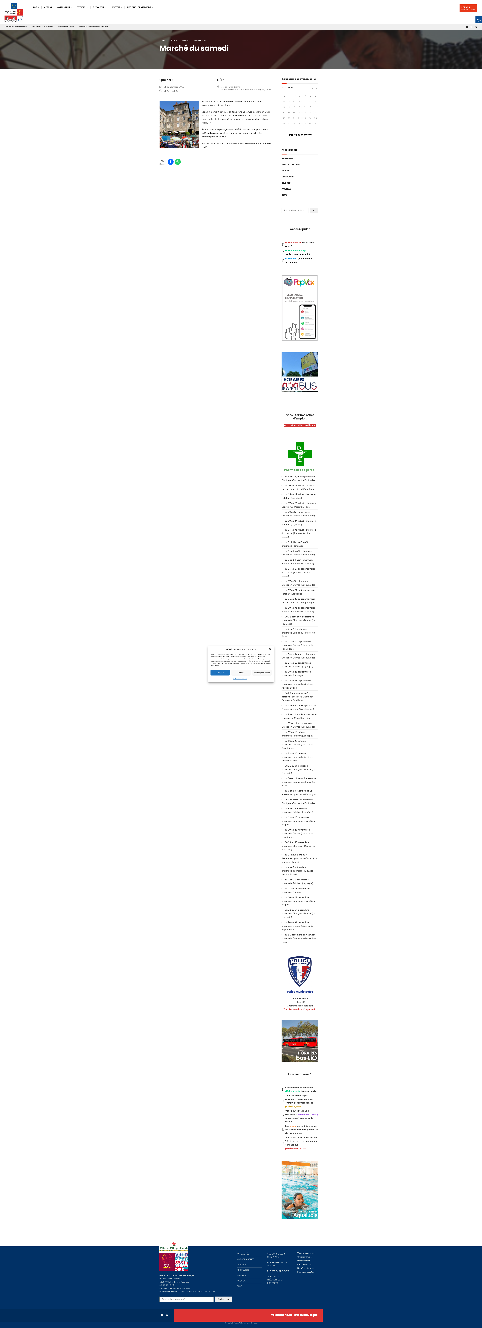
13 (289, 112)
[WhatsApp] (178, 162)
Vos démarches (291, 164)
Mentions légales (305, 1272)
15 (299, 112)
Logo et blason (304, 1264)
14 (294, 112)
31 (310, 123)
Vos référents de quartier (42, 27)
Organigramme (304, 1257)
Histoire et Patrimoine (139, 7)
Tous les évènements (300, 134)
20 (289, 118)
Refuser (241, 672)
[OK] (314, 210)
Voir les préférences (262, 672)
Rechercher (223, 1299)
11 (315, 107)
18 (315, 112)
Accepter (220, 672)
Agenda (48, 7)
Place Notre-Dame (230, 86)
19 (284, 118)
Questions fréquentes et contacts (93, 27)
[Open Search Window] (476, 27)
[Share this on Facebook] (171, 162)
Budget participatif (66, 27)
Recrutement (303, 1260)
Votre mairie (63, 7)
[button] (478, 19)
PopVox (468, 8)
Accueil (162, 41)
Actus (36, 7)
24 (310, 118)
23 (304, 118)
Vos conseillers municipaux (16, 27)
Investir (116, 7)
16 (304, 112)
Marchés (185, 41)
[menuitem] (64, 7)
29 (289, 101)
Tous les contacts (306, 1253)
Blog (285, 194)
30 (294, 101)
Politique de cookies (240, 679)
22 (299, 118)
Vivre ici (81, 7)
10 (310, 107)
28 (294, 123)
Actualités (288, 158)
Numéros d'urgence (306, 1268)
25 (315, 118)
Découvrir (99, 7)
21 (294, 118)
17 (310, 112)
